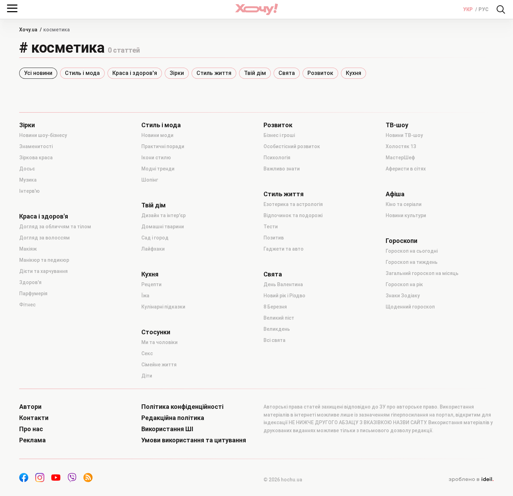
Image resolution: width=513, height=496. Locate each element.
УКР (468, 9)
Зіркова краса (36, 157)
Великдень (276, 329)
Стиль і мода (82, 73)
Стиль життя (213, 73)
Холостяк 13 (401, 146)
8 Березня (275, 307)
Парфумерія (33, 293)
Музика (28, 180)
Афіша (395, 194)
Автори (30, 407)
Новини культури (406, 215)
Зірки (177, 73)
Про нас (31, 429)
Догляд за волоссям (44, 238)
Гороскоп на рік (404, 284)
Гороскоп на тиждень (412, 262)
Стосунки (155, 332)
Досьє (27, 168)
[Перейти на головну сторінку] (256, 9)
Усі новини (38, 73)
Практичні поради (162, 146)
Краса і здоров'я (134, 73)
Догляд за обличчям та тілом (55, 226)
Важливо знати (281, 168)
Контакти (34, 418)
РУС (483, 9)
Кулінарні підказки (163, 307)
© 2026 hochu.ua (282, 479)
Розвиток (320, 73)
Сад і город (155, 238)
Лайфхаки (153, 249)
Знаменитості (36, 146)
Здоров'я (30, 282)
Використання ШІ (167, 429)
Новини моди (157, 135)
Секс (147, 353)
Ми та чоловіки (159, 342)
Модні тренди (157, 168)
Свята (286, 73)
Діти (146, 376)
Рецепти (151, 284)
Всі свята (274, 340)
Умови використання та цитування (193, 440)
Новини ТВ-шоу (404, 135)
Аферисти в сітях (406, 168)
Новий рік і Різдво (284, 295)
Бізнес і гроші (279, 135)
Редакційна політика (172, 418)
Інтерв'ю (29, 191)
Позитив (273, 238)
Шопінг (149, 180)
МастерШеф (400, 157)
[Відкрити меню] (12, 8)
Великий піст (278, 318)
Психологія (276, 157)
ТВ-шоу (397, 125)
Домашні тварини (162, 226)
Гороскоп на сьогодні (412, 251)
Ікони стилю (156, 157)
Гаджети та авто (283, 249)
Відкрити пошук (501, 9)
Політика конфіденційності (182, 407)
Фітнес (27, 304)
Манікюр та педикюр (44, 260)
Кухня (353, 73)
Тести (270, 226)
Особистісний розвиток (291, 146)
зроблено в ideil (471, 479)
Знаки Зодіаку (403, 295)
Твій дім (255, 73)
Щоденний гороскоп (410, 307)
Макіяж (28, 249)
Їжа (145, 295)
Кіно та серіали (404, 204)
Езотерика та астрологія (293, 204)
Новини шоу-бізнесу (43, 135)
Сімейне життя (159, 364)
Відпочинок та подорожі (292, 215)
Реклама (32, 440)
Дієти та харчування (43, 271)
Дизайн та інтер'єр (163, 215)
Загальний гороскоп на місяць (422, 273)
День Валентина (283, 284)
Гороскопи (401, 241)
